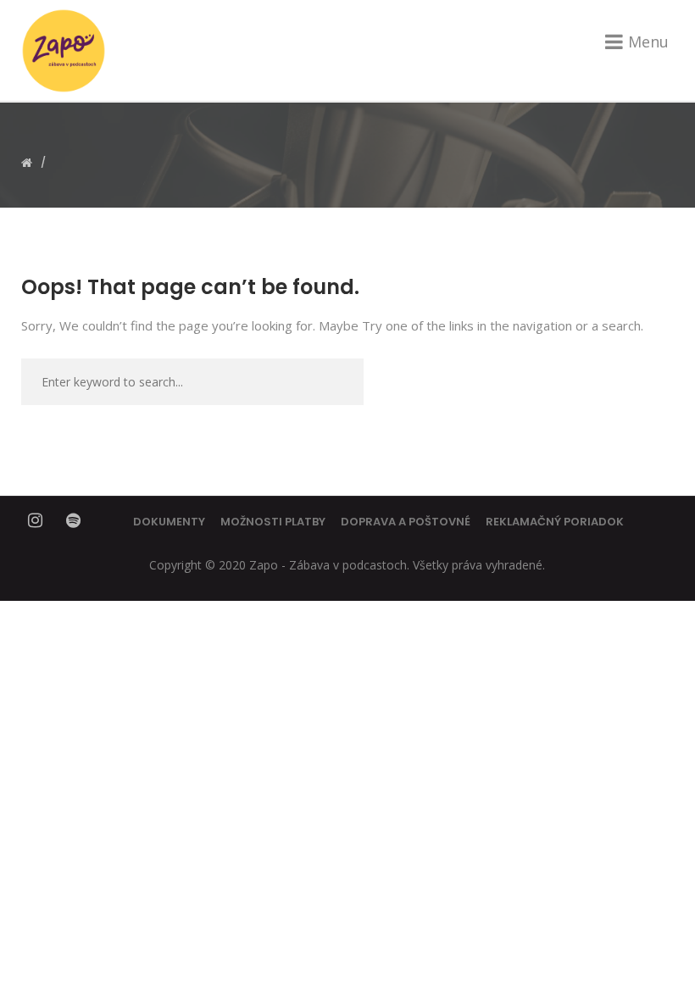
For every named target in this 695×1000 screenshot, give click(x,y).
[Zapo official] (63, 51)
